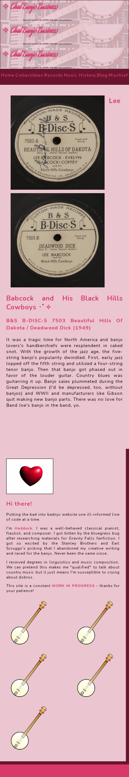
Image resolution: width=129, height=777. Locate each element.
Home (7, 75)
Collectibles (29, 75)
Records (53, 75)
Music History (80, 75)
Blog (102, 75)
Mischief (118, 75)
